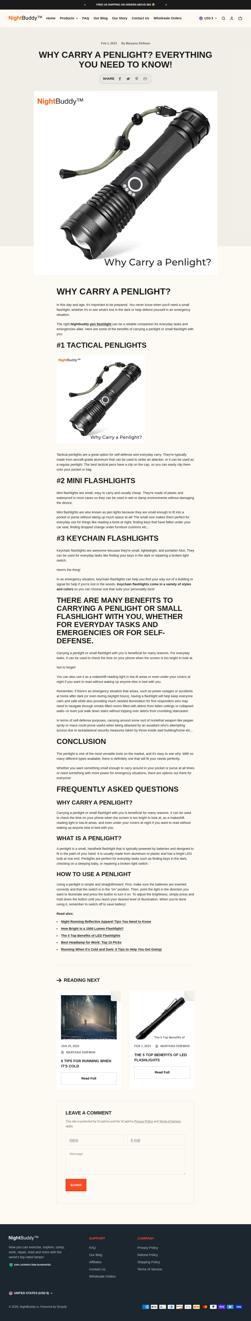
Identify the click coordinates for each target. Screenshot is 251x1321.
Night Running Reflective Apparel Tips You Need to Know (106, 921)
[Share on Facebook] (120, 79)
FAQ (85, 18)
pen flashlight (101, 324)
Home (50, 18)
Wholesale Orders (168, 18)
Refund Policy (147, 1255)
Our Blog (101, 18)
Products (67, 18)
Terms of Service (170, 1121)
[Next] (166, 5)
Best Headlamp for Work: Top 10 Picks (91, 942)
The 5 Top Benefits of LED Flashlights (90, 935)
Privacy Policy (143, 1121)
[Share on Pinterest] (137, 79)
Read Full (88, 1078)
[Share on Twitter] (128, 79)
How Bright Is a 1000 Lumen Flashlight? (92, 928)
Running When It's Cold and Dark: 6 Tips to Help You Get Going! (111, 949)
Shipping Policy (148, 1262)
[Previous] (84, 5)
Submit (76, 1185)
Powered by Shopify (53, 1306)
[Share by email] (145, 79)
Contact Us (140, 18)
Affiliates (95, 1262)
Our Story (119, 18)
